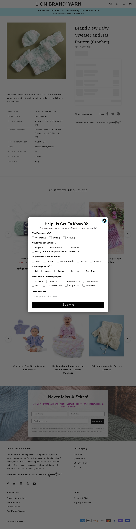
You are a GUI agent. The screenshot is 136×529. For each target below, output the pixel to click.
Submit (68, 305)
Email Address (39, 291)
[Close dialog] (104, 221)
